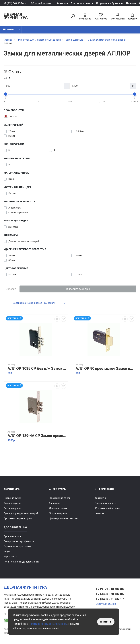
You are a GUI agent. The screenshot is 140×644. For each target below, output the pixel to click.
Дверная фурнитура (16, 16)
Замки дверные (12, 503)
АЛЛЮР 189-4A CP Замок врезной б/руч (36, 436)
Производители (13, 536)
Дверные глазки (58, 508)
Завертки (54, 503)
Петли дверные (12, 508)
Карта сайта (10, 556)
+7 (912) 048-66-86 (14, 3)
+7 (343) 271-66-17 (110, 599)
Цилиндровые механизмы (63, 518)
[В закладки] (63, 319)
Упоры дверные (58, 513)
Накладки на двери (60, 498)
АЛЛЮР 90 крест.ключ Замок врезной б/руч (104, 368)
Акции (7, 551)
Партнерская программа (17, 546)
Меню (10, 29)
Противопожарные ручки (18, 518)
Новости (131, 3)
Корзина (132, 19)
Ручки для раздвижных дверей (21, 513)
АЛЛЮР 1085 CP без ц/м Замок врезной (36, 368)
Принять (106, 622)
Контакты (62, 3)
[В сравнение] (57, 319)
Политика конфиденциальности (21, 561)
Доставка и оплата (82, 3)
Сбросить (11, 289)
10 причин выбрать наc (109, 3)
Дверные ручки (12, 498)
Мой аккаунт (117, 19)
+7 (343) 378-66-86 (110, 594)
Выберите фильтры (78, 289)
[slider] (5, 94)
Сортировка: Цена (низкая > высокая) (34, 303)
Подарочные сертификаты (19, 541)
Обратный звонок (41, 3)
